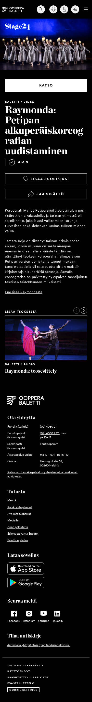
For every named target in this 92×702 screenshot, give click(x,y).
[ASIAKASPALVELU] (51, 9)
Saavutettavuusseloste (27, 677)
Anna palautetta (17, 527)
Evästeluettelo (20, 683)
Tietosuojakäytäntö (25, 665)
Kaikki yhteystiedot (19, 507)
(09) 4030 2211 (49, 433)
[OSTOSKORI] (74, 9)
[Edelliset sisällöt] (76, 310)
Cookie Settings (23, 689)
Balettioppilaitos (17, 540)
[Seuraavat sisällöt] (84, 310)
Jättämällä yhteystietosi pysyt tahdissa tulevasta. (38, 645)
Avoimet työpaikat (19, 514)
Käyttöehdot (18, 671)
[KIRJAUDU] (63, 9)
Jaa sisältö (50, 194)
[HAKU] (40, 9)
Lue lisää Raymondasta (23, 292)
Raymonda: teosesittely (31, 371)
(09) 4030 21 (48, 426)
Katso (46, 85)
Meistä (11, 500)
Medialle (12, 520)
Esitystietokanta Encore (22, 533)
